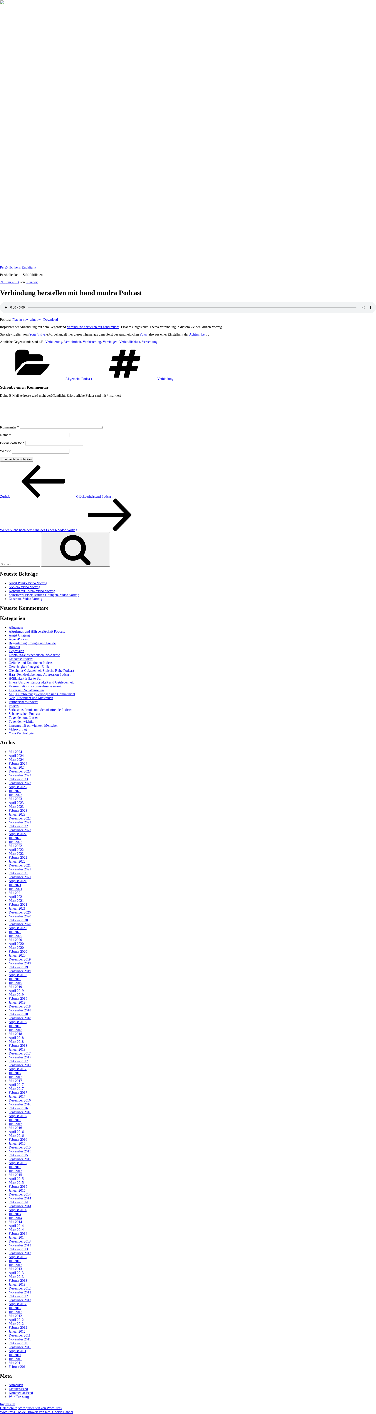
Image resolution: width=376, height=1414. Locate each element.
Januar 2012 (17, 1331)
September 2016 (20, 1112)
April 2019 (16, 990)
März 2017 (16, 1088)
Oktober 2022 (18, 826)
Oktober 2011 (18, 1343)
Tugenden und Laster (23, 717)
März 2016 (16, 1135)
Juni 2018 (15, 1030)
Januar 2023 (17, 814)
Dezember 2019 (20, 959)
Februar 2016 (18, 1139)
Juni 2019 (15, 983)
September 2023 (20, 783)
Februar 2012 (18, 1327)
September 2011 (20, 1347)
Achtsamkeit (197, 334)
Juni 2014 (15, 1218)
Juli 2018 (15, 1026)
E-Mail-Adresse (12, 443)
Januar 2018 (17, 1049)
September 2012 (20, 1300)
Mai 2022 (15, 846)
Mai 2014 (15, 1222)
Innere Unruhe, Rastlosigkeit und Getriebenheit (41, 682)
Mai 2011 (15, 1363)
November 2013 (20, 1245)
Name (5, 435)
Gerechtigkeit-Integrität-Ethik (29, 666)
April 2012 (16, 1320)
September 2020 (20, 924)
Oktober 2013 (18, 1249)
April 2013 (16, 1273)
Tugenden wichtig (21, 721)
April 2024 (16, 755)
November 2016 (20, 1104)
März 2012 (16, 1323)
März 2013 (16, 1276)
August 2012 (18, 1304)
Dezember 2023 (20, 771)
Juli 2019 (15, 979)
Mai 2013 (15, 1269)
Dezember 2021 (20, 865)
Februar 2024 (18, 763)
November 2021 (20, 869)
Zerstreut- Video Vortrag (25, 599)
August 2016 (18, 1116)
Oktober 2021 (18, 873)
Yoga (143, 334)
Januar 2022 (17, 861)
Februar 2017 (18, 1092)
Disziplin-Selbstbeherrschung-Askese (34, 655)
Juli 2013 (15, 1261)
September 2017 (20, 1065)
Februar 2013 (18, 1280)
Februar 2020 (18, 951)
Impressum (7, 1404)
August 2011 (17, 1351)
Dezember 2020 (20, 912)
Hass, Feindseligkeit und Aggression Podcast (39, 674)
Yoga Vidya (37, 334)
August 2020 (18, 928)
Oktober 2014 (18, 1202)
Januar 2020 (17, 955)
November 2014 (20, 1198)
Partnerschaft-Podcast (23, 702)
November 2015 (20, 1151)
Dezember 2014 (20, 1194)
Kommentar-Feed (21, 1393)
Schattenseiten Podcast (24, 713)
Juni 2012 (15, 1312)
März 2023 (16, 806)
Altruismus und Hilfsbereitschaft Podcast (37, 631)
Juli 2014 (15, 1214)
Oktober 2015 (18, 1155)
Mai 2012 (15, 1316)
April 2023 (16, 802)
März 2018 (16, 1041)
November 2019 (20, 963)
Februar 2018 (18, 1045)
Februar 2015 (18, 1186)
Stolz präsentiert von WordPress (40, 1408)
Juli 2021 (15, 885)
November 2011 (20, 1339)
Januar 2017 (17, 1096)
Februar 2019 (18, 998)
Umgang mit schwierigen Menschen (33, 725)
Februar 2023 (18, 810)
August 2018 (18, 1022)
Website (5, 451)
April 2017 (16, 1085)
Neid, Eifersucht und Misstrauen (31, 698)
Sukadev (32, 282)
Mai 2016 (15, 1128)
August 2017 (18, 1069)
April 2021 (16, 896)
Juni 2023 (15, 795)
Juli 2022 (15, 838)
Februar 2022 (18, 857)
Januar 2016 (17, 1143)
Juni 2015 (15, 1171)
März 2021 (16, 900)
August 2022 (18, 834)
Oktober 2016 (18, 1108)
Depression (16, 651)
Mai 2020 (15, 940)
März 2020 (16, 947)
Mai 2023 (15, 799)
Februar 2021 (18, 904)
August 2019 (18, 975)
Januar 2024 (17, 767)
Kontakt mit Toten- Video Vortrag (32, 591)
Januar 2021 (17, 908)
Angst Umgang (19, 635)
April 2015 (16, 1179)
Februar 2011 (18, 1367)
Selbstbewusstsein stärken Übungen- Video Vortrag (44, 595)
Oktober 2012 (18, 1296)
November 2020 (20, 916)
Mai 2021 (15, 893)
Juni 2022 (15, 842)
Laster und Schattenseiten (26, 690)
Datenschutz (8, 1408)
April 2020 (16, 943)
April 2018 (16, 1038)
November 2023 (20, 775)
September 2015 (20, 1159)
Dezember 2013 (20, 1241)
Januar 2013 (17, 1284)
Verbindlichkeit (129, 342)
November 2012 (20, 1292)
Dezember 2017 (20, 1053)
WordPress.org (19, 1397)
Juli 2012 (15, 1308)
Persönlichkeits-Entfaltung (18, 267)
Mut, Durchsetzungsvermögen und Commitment (42, 694)
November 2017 (20, 1057)
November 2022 (20, 822)
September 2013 (20, 1253)
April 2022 (16, 849)
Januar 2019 (17, 1002)
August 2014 (18, 1210)
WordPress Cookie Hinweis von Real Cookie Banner (36, 1412)
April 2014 (16, 1226)
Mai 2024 (15, 752)
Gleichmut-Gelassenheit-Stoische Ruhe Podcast (41, 670)
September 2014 (20, 1206)
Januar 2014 (17, 1237)
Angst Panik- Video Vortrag (28, 583)
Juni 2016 (15, 1124)
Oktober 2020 (18, 920)
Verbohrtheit (72, 342)
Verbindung (165, 379)
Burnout (14, 647)
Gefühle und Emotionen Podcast (31, 663)
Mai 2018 (15, 1034)
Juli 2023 (15, 791)
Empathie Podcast (21, 659)
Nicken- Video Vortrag (24, 587)
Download (50, 319)
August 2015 (18, 1163)
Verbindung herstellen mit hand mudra (93, 327)
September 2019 (20, 971)
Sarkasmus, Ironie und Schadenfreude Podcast (40, 710)
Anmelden (16, 1385)
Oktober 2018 (18, 1014)
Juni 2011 (15, 1359)
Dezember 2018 (20, 1006)
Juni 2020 (15, 936)
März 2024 (16, 759)
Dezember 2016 (20, 1100)
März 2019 (16, 994)
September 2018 (20, 1018)
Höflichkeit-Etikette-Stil (25, 678)
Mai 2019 (15, 987)
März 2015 (16, 1182)
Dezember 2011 (19, 1335)
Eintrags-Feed (18, 1389)
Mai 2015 (15, 1175)
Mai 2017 (15, 1081)
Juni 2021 (15, 889)
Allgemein (72, 379)
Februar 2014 (18, 1233)
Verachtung (150, 342)
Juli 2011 (15, 1355)
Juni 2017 (15, 1077)
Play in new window (26, 319)
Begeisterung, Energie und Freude (32, 643)
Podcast (86, 379)
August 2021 (18, 881)
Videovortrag (18, 729)
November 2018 (20, 1010)
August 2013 (18, 1257)
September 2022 (20, 830)
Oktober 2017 (18, 1061)
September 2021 (20, 877)
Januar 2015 (17, 1190)
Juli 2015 (15, 1167)
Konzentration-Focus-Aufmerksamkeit (35, 686)
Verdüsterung (92, 342)
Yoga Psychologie (21, 733)
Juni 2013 (15, 1265)
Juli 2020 (15, 932)
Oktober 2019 (18, 967)
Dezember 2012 (20, 1288)
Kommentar (9, 427)
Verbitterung (53, 342)
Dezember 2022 (20, 818)
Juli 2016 (15, 1120)
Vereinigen (110, 342)
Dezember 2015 (20, 1147)
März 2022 (16, 853)
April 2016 (16, 1132)
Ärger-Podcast (19, 639)
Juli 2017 (15, 1073)
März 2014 (16, 1229)
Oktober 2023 (18, 779)
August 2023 (18, 787)
